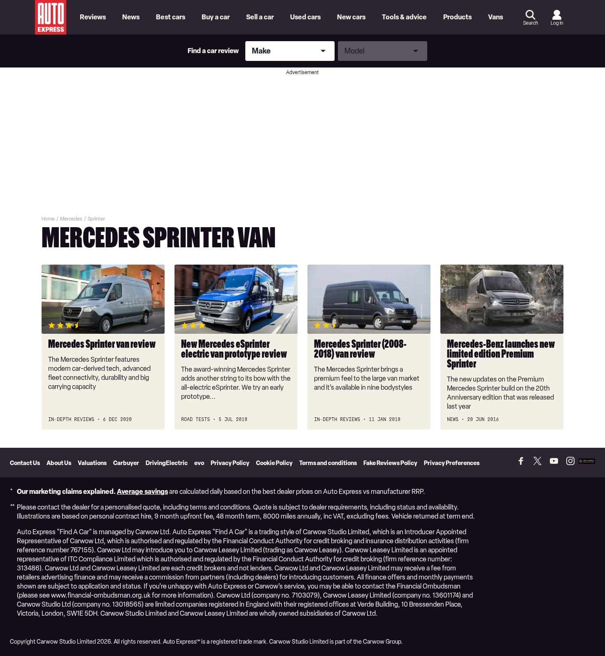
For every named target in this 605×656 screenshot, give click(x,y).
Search (530, 23)
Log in (557, 23)
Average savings (142, 491)
